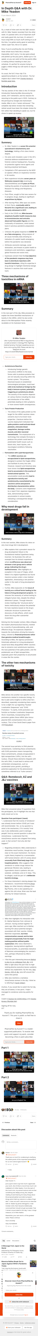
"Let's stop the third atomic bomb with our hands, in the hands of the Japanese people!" (14, 1269)
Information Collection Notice (25, 1308)
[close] (32, 1272)
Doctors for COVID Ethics (17, 999)
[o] (19, 127)
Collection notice (30, 1323)
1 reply (10, 1170)
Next (31, 1122)
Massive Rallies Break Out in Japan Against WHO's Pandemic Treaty (14, 1264)
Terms (22, 1323)
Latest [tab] (8, 1241)
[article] (19, 1251)
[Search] (35, 1241)
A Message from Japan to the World (12, 1247)
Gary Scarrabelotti (11, 1176)
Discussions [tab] (15, 1241)
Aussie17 (8, 19)
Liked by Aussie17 (12, 1154)
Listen (34, 20)
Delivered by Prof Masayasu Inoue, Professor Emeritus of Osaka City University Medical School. (12, 1251)
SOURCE (9, 725)
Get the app (28, 1327)
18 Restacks (23, 1110)
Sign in (34, 2)
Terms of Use (29, 1306)
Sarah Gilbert (20, 983)
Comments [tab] (6, 1135)
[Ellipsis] (35, 1152)
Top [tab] (4, 1241)
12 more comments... (7, 1231)
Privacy (16, 1323)
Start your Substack (14, 1327)
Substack (10, 1332)
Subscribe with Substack (20, 1302)
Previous (7, 1122)
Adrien (8, 1152)
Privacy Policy (20, 1309)
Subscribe (27, 2)
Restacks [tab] (13, 1135)
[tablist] (9, 1135)
